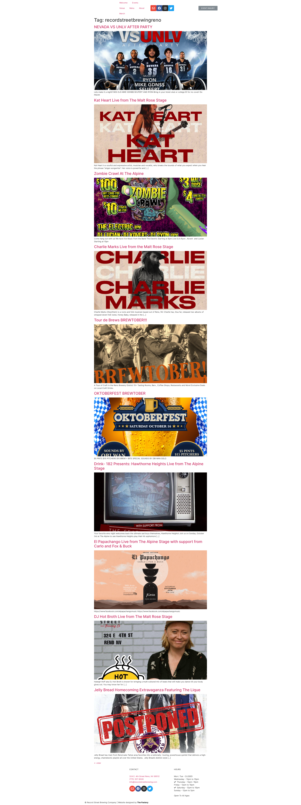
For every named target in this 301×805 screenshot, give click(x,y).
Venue (122, 8)
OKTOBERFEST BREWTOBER (120, 393)
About (141, 8)
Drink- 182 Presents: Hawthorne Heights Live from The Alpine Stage (148, 466)
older (97, 763)
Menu (131, 8)
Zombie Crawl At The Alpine (119, 173)
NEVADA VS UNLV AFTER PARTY (123, 27)
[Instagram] (165, 8)
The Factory (142, 802)
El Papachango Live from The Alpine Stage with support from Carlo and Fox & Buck (148, 543)
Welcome (123, 3)
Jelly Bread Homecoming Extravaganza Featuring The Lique (147, 690)
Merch (122, 13)
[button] (208, 8)
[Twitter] (171, 8)
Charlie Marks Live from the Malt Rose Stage (133, 246)
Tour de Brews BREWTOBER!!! (120, 320)
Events (135, 3)
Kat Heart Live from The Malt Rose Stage (130, 100)
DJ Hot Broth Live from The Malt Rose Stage (133, 616)
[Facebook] (159, 8)
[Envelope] (153, 8)
